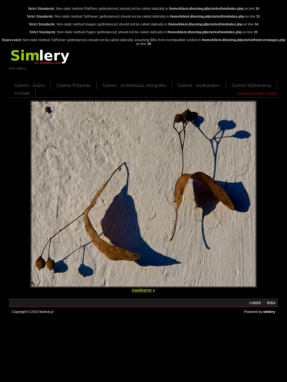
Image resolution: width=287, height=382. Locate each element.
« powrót (255, 302)
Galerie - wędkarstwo (199, 85)
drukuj (271, 302)
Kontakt (22, 93)
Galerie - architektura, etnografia (134, 85)
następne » (143, 290)
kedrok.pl (47, 312)
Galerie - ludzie (30, 85)
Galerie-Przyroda (74, 85)
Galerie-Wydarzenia (251, 85)
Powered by (259, 312)
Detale (272, 93)
